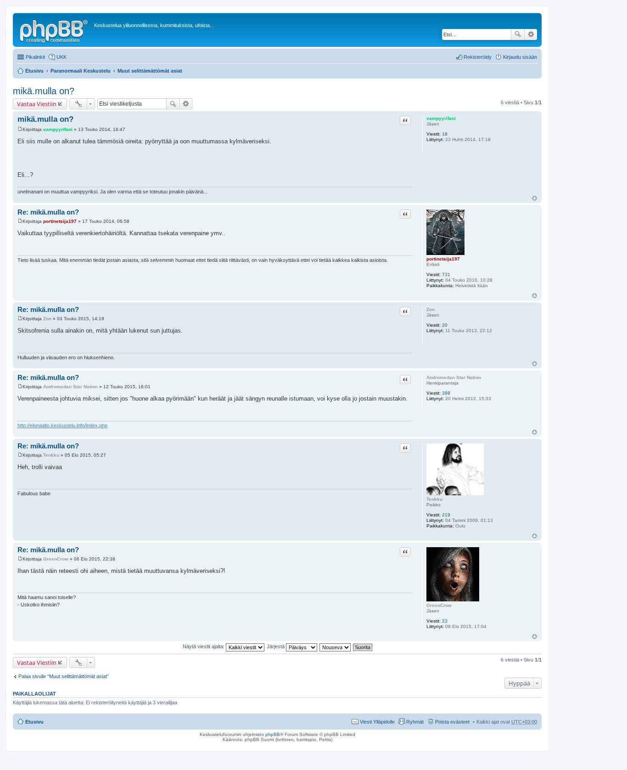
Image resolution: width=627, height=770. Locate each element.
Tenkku (434, 499)
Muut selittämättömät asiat (150, 71)
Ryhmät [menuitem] (415, 722)
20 (445, 325)
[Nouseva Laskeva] (335, 646)
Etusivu (34, 71)
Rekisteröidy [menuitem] (478, 57)
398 (446, 393)
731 (446, 274)
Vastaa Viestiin (36, 104)
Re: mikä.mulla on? (48, 212)
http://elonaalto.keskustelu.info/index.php (62, 425)
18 (445, 133)
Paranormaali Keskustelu (80, 71)
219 (446, 514)
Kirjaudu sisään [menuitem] (520, 57)
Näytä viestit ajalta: (204, 646)
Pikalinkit (35, 57)
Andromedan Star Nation (453, 377)
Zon (430, 309)
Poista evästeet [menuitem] (452, 722)
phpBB (272, 734)
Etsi (518, 34)
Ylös (534, 198)
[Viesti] (19, 129)
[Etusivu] (54, 30)
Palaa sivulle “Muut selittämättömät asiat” (63, 676)
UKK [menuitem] (61, 57)
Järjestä (276, 646)
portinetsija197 (443, 258)
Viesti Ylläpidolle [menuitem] (377, 722)
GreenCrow (439, 605)
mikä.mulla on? (43, 91)
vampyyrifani (441, 118)
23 (445, 620)
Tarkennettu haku (531, 34)
